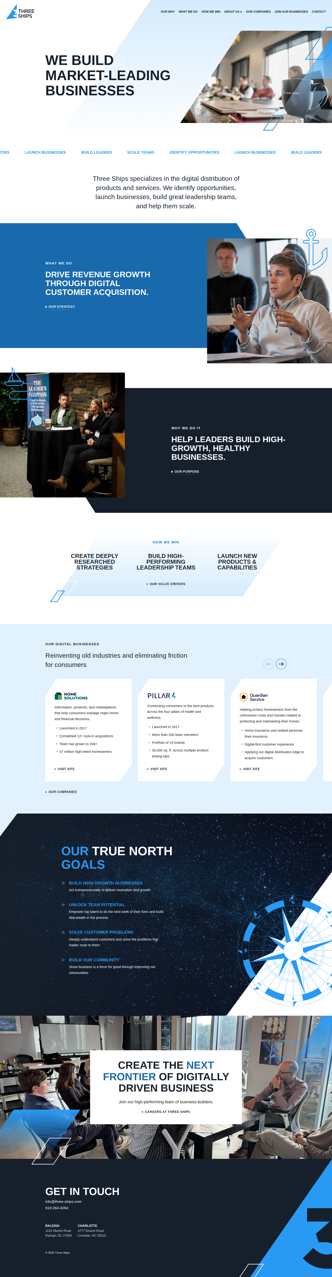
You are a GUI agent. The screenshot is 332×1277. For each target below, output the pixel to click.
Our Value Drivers (168, 584)
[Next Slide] (281, 664)
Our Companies (63, 792)
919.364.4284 (56, 1208)
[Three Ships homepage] (20, 11)
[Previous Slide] (268, 664)
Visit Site (66, 769)
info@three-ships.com (63, 1202)
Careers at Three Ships (167, 1111)
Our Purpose (187, 471)
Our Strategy (62, 306)
